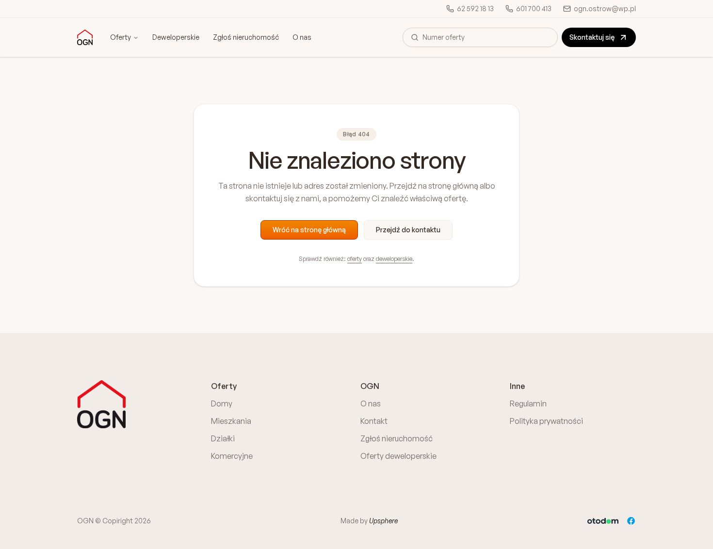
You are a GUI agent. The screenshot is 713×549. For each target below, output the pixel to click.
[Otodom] (602, 521)
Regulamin (528, 403)
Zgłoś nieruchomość (246, 37)
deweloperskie (394, 258)
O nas (301, 37)
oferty (354, 258)
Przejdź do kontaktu (408, 230)
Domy (221, 403)
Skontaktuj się (592, 37)
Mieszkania (231, 421)
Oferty (120, 37)
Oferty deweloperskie (398, 456)
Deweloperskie (175, 37)
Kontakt (374, 421)
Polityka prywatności (546, 421)
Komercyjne (232, 456)
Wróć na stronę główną (309, 230)
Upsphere (383, 521)
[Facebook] (631, 521)
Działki (223, 438)
